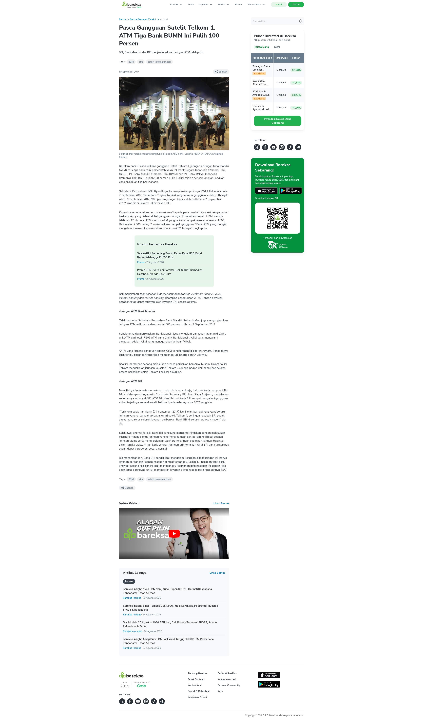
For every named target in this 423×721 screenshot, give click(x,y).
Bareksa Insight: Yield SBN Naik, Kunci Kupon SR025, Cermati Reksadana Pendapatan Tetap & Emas (167, 591)
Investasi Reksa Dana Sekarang (277, 121)
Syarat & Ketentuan (199, 691)
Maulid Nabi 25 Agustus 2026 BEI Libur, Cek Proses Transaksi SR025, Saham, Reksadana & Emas (170, 624)
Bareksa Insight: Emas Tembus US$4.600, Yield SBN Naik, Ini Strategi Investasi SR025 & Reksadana (170, 607)
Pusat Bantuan (196, 679)
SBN (277, 47)
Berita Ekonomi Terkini (143, 19)
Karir (220, 691)
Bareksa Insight (132, 597)
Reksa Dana (261, 47)
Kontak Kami (195, 685)
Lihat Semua (221, 503)
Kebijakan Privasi (197, 697)
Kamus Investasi (227, 679)
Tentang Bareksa (197, 673)
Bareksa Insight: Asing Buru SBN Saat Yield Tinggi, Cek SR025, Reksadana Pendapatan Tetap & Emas (168, 641)
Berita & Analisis (227, 673)
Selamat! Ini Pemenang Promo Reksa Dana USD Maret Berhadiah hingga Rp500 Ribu (169, 255)
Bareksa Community (229, 685)
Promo (239, 4)
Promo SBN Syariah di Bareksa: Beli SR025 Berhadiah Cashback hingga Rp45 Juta (169, 272)
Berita (122, 19)
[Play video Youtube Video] (174, 533)
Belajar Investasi (132, 631)
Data (191, 4)
